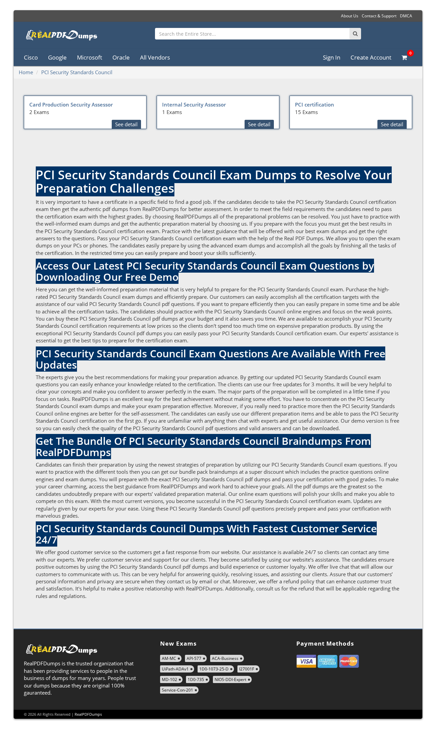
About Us (349, 16)
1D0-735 (196, 679)
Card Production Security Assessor (71, 104)
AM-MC (169, 658)
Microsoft (89, 57)
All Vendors (155, 57)
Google (57, 57)
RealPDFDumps (88, 714)
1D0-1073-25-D (214, 669)
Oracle (121, 57)
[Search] (355, 33)
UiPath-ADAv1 (175, 669)
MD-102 (169, 679)
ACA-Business (225, 658)
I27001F (246, 669)
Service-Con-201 (177, 690)
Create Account (371, 57)
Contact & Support (379, 16)
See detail (126, 124)
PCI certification (314, 104)
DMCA (406, 16)
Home (26, 72)
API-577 (194, 658)
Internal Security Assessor (194, 104)
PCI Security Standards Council (76, 72)
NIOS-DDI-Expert (230, 679)
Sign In (331, 57)
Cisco (31, 57)
